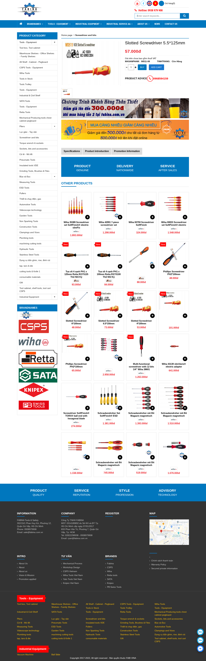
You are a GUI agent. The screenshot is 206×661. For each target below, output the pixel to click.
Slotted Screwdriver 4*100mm (141, 322)
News (157, 24)
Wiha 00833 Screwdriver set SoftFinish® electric (174, 223)
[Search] (184, 16)
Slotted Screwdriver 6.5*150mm (108, 322)
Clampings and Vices (29, 232)
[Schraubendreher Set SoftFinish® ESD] (109, 396)
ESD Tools (24, 188)
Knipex (110, 583)
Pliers (22, 126)
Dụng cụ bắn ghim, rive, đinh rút (34, 260)
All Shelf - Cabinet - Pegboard (33, 62)
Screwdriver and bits (29, 137)
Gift (21, 282)
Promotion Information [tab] (127, 151)
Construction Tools (28, 227)
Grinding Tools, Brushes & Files (34, 171)
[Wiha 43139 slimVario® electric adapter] (174, 347)
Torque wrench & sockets (31, 143)
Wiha (109, 571)
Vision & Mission (26, 575)
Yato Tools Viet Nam (72, 579)
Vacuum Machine (25, 654)
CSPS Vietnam (70, 571)
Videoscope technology (30, 210)
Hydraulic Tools (26, 249)
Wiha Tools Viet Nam (73, 575)
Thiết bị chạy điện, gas (30, 199)
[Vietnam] (155, 3)
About (21, 567)
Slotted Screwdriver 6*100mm (76, 322)
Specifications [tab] (72, 151)
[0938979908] (200, 632)
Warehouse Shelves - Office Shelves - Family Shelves (36, 55)
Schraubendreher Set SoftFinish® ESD (109, 414)
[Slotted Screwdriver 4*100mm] (141, 304)
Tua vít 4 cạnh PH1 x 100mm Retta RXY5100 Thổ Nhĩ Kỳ (109, 274)
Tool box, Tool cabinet (29, 48)
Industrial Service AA (118, 24)
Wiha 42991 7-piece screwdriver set (109, 223)
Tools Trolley (25, 84)
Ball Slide (55, 654)
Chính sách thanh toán (162, 560)
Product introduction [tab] (97, 151)
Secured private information (164, 568)
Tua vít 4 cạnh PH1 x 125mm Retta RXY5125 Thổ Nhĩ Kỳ (76, 274)
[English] (149, 3)
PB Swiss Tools (114, 587)
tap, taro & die (26, 266)
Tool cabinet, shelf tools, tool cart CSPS (35, 289)
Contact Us (171, 24)
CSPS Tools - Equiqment (31, 67)
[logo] (29, 9)
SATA (109, 579)
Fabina (110, 563)
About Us (142, 24)
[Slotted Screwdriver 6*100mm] (76, 304)
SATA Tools (24, 101)
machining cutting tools (30, 243)
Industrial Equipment (87, 24)
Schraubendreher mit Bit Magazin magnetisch (141, 414)
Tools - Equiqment (58, 24)
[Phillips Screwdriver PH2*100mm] (174, 255)
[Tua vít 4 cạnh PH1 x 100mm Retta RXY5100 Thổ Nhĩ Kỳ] (109, 255)
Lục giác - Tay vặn (28, 132)
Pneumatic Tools (27, 160)
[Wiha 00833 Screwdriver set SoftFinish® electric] (174, 205)
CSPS (110, 567)
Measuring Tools (27, 182)
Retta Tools (24, 112)
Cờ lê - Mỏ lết (25, 154)
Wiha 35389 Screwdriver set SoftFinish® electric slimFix (76, 225)
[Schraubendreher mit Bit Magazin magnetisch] (141, 396)
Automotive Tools (27, 204)
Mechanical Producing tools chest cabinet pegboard (35, 119)
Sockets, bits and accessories (33, 148)
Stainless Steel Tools (29, 254)
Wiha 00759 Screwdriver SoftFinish (141, 223)
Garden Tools (25, 215)
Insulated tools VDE (28, 165)
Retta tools (112, 575)
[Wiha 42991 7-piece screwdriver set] (109, 205)
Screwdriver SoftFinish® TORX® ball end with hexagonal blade (76, 416)
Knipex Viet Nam (71, 583)
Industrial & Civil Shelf (29, 95)
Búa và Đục (24, 176)
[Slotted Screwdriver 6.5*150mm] (109, 304)
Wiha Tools (24, 73)
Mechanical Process (72, 563)
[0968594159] (200, 640)
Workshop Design (71, 567)
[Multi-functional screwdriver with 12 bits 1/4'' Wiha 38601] (141, 347)
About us (23, 571)
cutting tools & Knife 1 (29, 271)
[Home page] (21, 24)
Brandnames (34, 24)
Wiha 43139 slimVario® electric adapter (174, 365)
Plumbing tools (26, 238)
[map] (169, 532)
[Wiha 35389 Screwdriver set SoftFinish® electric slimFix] (76, 205)
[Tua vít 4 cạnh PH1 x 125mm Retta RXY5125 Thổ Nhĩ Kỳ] (76, 255)
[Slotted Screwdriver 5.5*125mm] (66, 92)
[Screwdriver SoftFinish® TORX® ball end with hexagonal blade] (76, 396)
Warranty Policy (158, 564)
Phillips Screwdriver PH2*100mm (173, 272)
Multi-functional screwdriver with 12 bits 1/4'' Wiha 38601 (141, 367)
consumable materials (29, 277)
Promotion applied (27, 579)
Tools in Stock (26, 78)
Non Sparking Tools (28, 221)
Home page (66, 35)
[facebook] (200, 648)
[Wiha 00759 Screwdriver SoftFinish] (141, 205)
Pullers (22, 193)
